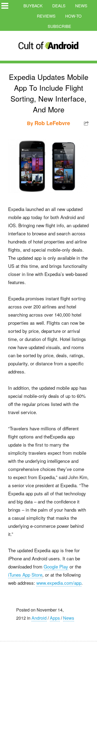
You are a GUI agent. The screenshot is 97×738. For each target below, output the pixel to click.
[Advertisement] (51, 686)
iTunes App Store (25, 574)
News (81, 5)
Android (39, 618)
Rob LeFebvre (52, 123)
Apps (55, 618)
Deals (58, 5)
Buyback (33, 5)
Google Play (56, 566)
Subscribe (59, 26)
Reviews (46, 16)
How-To (73, 16)
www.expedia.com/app (58, 582)
